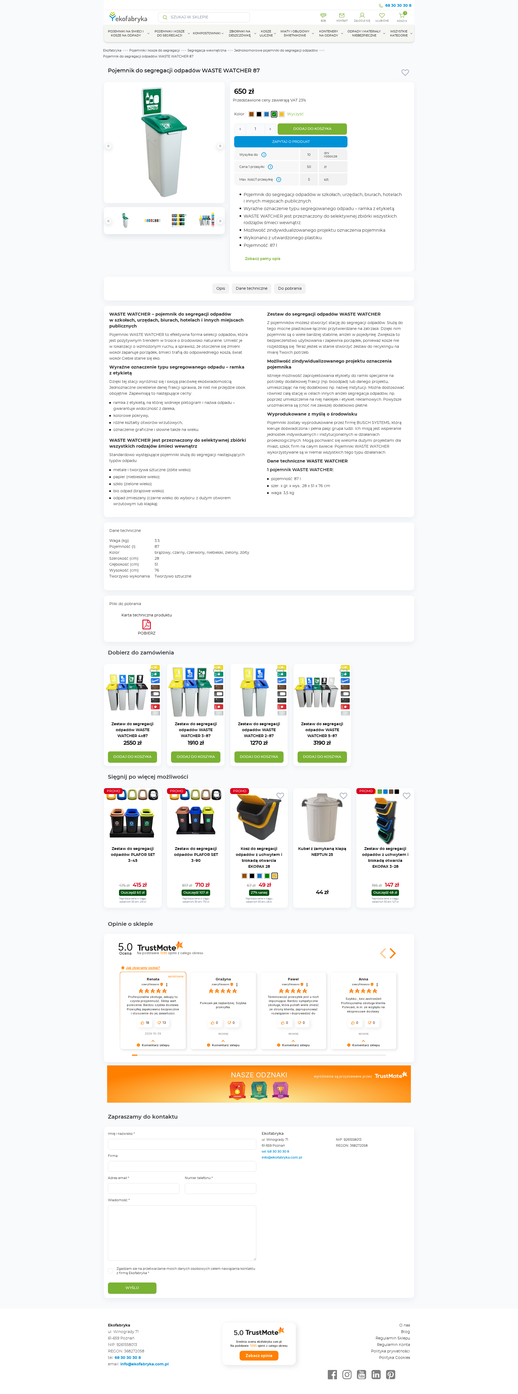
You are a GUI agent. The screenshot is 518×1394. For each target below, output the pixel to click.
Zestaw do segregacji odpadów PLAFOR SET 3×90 (196, 855)
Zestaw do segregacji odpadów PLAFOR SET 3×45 (133, 855)
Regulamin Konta (393, 1345)
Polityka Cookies (394, 1358)
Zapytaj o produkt (291, 142)
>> (220, 221)
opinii (181, 953)
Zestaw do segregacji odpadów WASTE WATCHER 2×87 (259, 730)
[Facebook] (332, 1375)
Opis (220, 289)
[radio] (251, 114)
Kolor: (239, 114)
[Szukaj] (165, 17)
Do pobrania (290, 289)
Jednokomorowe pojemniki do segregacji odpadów (276, 50)
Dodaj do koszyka (312, 129)
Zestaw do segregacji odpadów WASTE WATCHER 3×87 (196, 730)
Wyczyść (295, 114)
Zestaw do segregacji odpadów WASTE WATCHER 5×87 (322, 730)
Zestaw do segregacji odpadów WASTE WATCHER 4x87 (132, 730)
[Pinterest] (390, 1375)
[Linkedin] (376, 1375)
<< (108, 221)
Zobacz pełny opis (262, 259)
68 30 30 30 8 (398, 6)
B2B (323, 21)
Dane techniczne (251, 289)
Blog (405, 1332)
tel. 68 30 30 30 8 (276, 1151)
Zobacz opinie (259, 1356)
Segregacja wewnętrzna (207, 50)
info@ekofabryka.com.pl (282, 1157)
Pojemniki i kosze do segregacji (154, 50)
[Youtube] (361, 1375)
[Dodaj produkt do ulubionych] (405, 72)
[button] (392, 953)
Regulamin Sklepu (393, 1338)
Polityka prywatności (390, 1351)
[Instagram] (347, 1375)
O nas (404, 1325)
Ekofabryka (112, 50)
